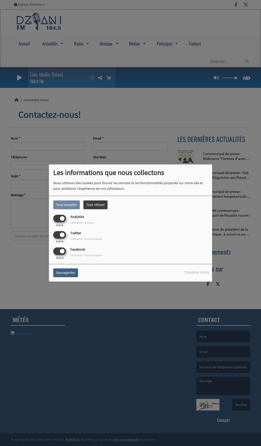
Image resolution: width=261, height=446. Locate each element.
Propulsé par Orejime (197, 272)
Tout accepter (66, 204)
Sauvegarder (65, 273)
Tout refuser (95, 204)
